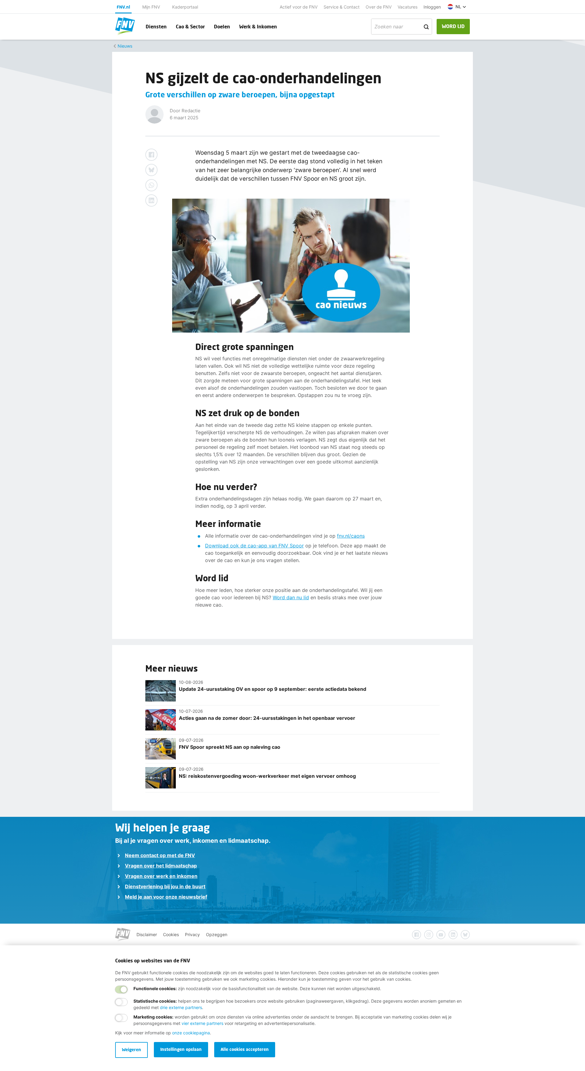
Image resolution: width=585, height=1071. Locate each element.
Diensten (156, 26)
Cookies (171, 934)
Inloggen (432, 6)
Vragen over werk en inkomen (161, 876)
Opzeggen (216, 934)
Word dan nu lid (291, 597)
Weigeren (131, 1049)
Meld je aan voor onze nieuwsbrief (166, 897)
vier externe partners (202, 1023)
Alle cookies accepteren (245, 1049)
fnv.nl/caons (351, 536)
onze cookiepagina (191, 1032)
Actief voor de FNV (298, 6)
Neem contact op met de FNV (160, 855)
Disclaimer (146, 934)
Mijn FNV (151, 6)
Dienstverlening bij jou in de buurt (165, 886)
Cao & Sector (190, 26)
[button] (457, 6)
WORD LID (453, 26)
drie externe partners (181, 1007)
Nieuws (125, 46)
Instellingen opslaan (181, 1049)
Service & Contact (342, 6)
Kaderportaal (185, 6)
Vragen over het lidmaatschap (161, 866)
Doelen (222, 26)
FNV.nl (123, 6)
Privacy (192, 934)
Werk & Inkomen (258, 26)
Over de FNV (379, 6)
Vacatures (407, 6)
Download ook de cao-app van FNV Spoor (254, 546)
